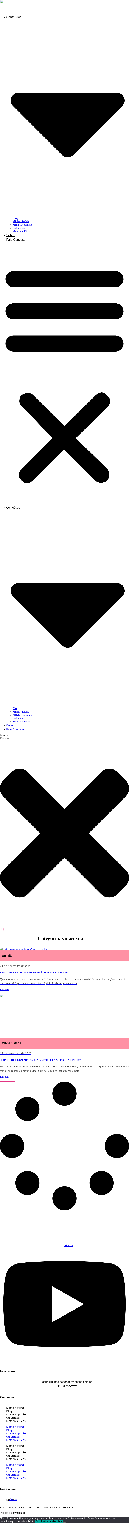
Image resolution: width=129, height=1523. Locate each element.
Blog (15, 218)
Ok (37, 1521)
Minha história (21, 221)
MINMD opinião (22, 224)
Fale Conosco (15, 239)
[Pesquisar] (2, 929)
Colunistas (19, 228)
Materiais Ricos (22, 231)
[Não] (64, 1522)
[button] (64, 373)
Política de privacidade (12, 1513)
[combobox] (14, 738)
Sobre (10, 235)
